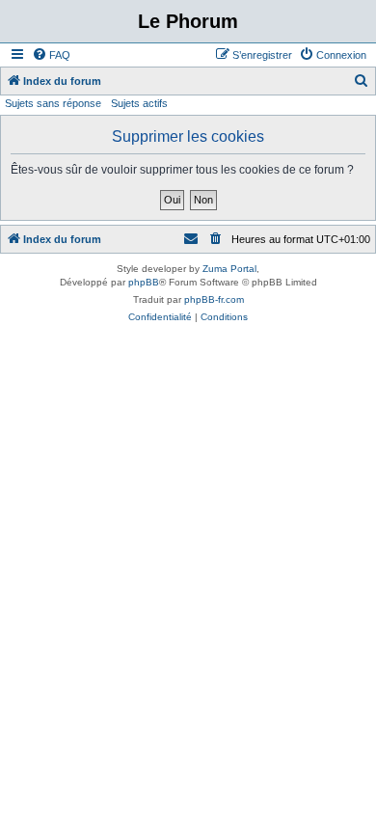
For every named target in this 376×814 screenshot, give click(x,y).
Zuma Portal (229, 268)
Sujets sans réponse (53, 103)
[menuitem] (51, 55)
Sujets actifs (139, 103)
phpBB (143, 282)
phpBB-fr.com (214, 299)
